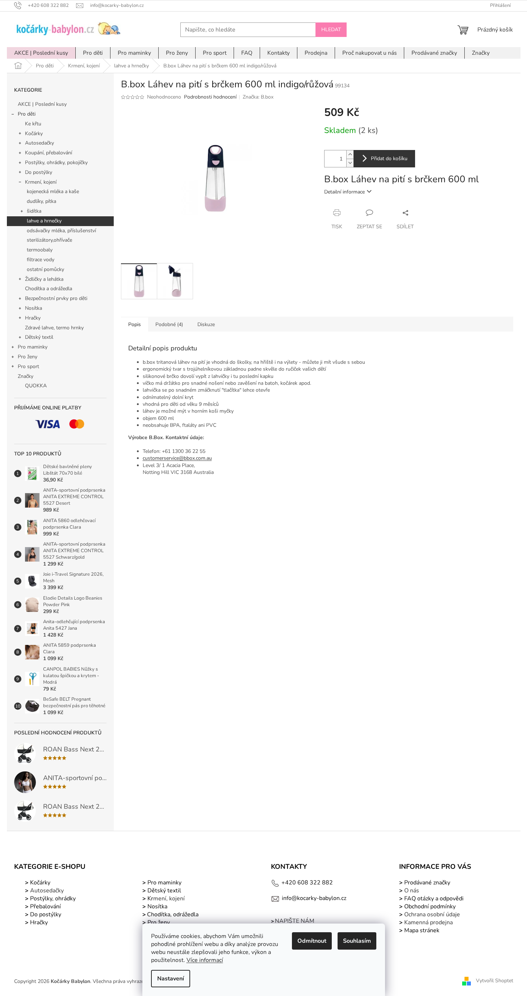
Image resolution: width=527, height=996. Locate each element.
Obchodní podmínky (430, 906)
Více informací (205, 960)
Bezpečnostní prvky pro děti (56, 298)
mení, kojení (165, 899)
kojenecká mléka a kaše (53, 191)
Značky (25, 376)
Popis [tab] (134, 324)
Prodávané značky (426, 883)
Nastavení (170, 979)
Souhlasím (357, 941)
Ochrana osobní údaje (432, 914)
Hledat (331, 29)
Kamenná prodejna (428, 922)
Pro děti (26, 114)
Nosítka (33, 308)
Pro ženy (27, 356)
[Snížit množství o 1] (350, 163)
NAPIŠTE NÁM (294, 921)
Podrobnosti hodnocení (210, 96)
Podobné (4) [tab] (169, 324)
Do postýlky (38, 172)
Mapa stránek (421, 930)
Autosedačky (39, 142)
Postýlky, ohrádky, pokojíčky (56, 162)
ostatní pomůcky (45, 269)
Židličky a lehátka (44, 279)
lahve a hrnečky (44, 220)
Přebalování (45, 906)
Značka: (258, 96)
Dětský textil (39, 337)
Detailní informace (344, 191)
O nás (411, 891)
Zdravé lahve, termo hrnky (54, 327)
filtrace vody (40, 259)
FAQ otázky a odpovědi (433, 899)
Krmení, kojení (41, 182)
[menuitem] (41, 53)
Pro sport (28, 366)
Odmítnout (311, 941)
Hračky (33, 317)
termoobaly (40, 249)
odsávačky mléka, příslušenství (61, 230)
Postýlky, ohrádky (52, 899)
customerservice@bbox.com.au (177, 458)
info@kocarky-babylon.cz (314, 898)
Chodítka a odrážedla (48, 288)
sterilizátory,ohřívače (49, 240)
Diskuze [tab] (206, 324)
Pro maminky (32, 346)
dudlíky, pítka (41, 201)
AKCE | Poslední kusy (42, 104)
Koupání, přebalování (48, 152)
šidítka (34, 211)
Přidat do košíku (389, 158)
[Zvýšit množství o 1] (350, 154)
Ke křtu (33, 123)
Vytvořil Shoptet (494, 981)
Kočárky (34, 133)
